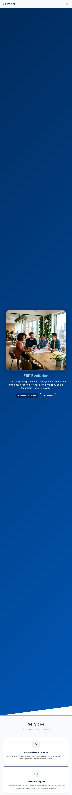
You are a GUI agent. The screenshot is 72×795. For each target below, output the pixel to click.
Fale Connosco (48, 396)
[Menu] (67, 4)
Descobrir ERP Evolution (27, 396)
